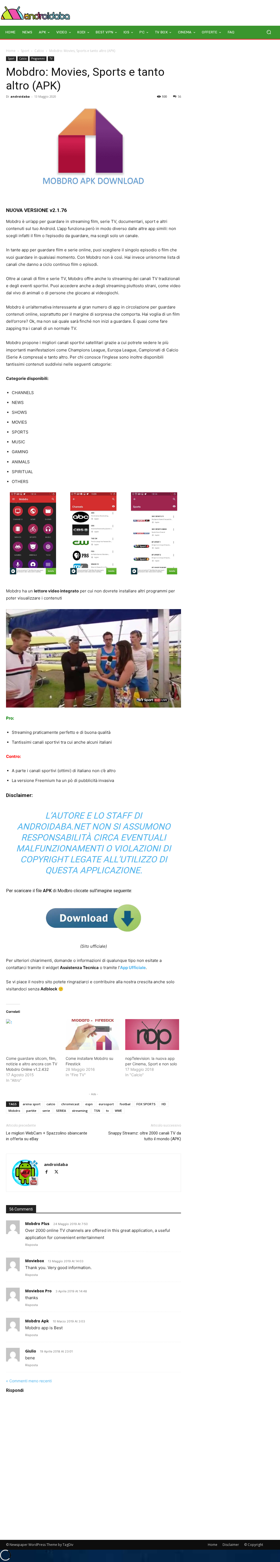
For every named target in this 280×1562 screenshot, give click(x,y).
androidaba (20, 96)
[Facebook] (49, 1172)
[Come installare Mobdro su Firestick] (93, 1034)
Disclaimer (231, 1544)
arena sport (31, 1104)
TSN (97, 1111)
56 (179, 96)
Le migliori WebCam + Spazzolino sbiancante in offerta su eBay (46, 1136)
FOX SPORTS (146, 1104)
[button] (268, 32)
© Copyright (253, 1544)
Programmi (38, 58)
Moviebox (34, 1260)
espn (89, 1104)
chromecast (70, 1104)
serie (46, 1111)
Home (11, 50)
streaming (80, 1111)
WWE (118, 1111)
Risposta (31, 1245)
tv (107, 1111)
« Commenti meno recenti (29, 1380)
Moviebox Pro (38, 1290)
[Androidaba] (35, 12)
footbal (125, 1104)
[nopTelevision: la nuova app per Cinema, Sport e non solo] (152, 1034)
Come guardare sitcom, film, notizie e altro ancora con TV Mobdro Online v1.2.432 (31, 1064)
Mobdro (14, 1111)
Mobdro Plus (37, 1223)
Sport (25, 50)
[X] (58, 1172)
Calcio (39, 50)
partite (31, 1111)
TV (50, 58)
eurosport (106, 1104)
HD (164, 1104)
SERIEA (61, 1111)
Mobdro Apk (37, 1321)
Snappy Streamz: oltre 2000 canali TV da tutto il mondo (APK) (144, 1136)
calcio (50, 1104)
